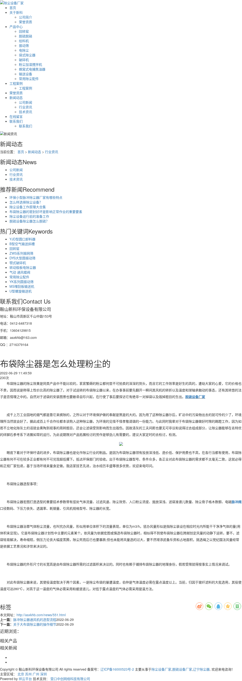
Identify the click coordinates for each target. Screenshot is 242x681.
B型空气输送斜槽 (22, 243)
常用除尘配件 (29, 78)
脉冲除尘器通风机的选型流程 (34, 619)
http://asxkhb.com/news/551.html (41, 614)
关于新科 (16, 12)
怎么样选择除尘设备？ (26, 202)
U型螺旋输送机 (20, 291)
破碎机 (24, 59)
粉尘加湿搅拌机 (30, 64)
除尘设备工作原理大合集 (27, 206)
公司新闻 (25, 102)
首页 (12, 7)
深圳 (43, 674)
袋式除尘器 (27, 55)
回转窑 (24, 31)
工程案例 (16, 83)
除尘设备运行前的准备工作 (29, 216)
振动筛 (24, 45)
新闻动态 (16, 97)
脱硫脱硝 (25, 36)
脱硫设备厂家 (182, 669)
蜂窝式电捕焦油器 (32, 69)
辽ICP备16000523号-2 (117, 669)
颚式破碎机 (17, 262)
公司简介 (25, 17)
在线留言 (16, 116)
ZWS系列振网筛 (21, 253)
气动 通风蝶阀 (19, 272)
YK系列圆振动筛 (21, 281)
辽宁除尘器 (201, 669)
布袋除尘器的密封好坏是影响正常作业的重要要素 (45, 211)
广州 (36, 674)
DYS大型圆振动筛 (22, 258)
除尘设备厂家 (161, 669)
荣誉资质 (25, 21)
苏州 (28, 674)
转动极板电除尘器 (22, 267)
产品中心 (16, 26)
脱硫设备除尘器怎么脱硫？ (29, 221)
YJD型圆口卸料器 (22, 239)
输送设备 (25, 73)
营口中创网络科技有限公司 (70, 678)
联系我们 (16, 121)
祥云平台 (25, 678)
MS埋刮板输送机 (21, 286)
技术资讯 (25, 111)
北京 (20, 674)
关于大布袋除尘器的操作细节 (34, 624)
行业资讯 (25, 107)
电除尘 (24, 50)
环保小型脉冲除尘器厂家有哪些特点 (35, 197)
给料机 (24, 40)
